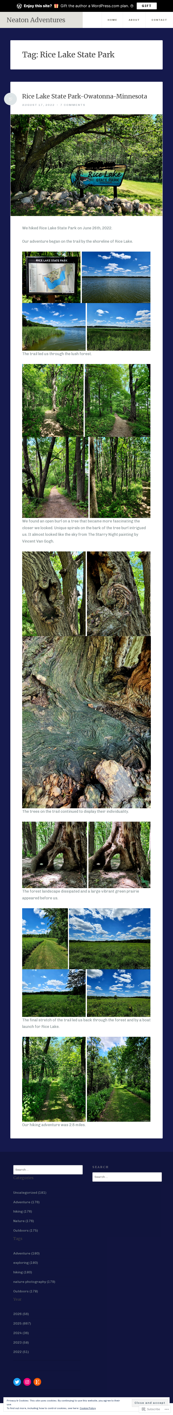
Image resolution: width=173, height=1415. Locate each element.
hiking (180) (22, 1272)
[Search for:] (48, 1169)
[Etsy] (37, 1382)
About (134, 19)
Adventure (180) (26, 1253)
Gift (147, 6)
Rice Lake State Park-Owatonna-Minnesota (84, 96)
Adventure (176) (26, 1202)
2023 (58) (21, 1342)
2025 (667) (22, 1323)
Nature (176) (23, 1221)
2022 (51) (21, 1352)
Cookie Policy (88, 1408)
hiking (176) (22, 1211)
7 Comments (72, 105)
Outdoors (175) (25, 1230)
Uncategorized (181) (29, 1193)
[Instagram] (27, 1382)
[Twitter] (17, 1382)
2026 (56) (21, 1314)
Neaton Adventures (36, 20)
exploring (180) (25, 1263)
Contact (159, 19)
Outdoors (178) (25, 1291)
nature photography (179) (34, 1282)
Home (112, 19)
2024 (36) (21, 1333)
